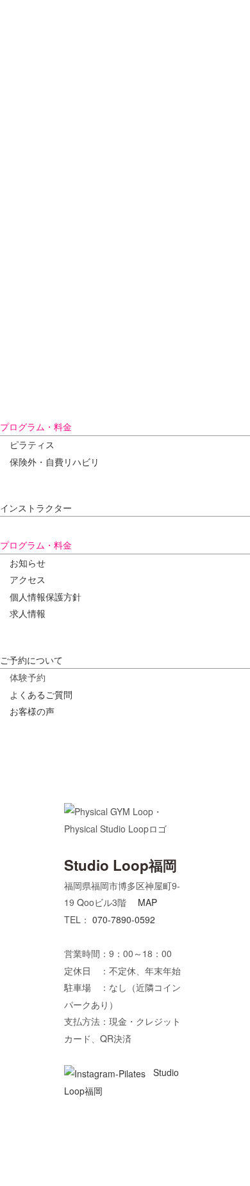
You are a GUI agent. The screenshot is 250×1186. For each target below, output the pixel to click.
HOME (73, 44)
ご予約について (31, 659)
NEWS (111, 44)
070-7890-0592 (123, 919)
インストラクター (36, 507)
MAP (147, 902)
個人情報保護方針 (45, 596)
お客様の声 (32, 711)
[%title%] (29, 272)
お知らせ (28, 562)
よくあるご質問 (41, 694)
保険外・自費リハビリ (54, 461)
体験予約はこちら (195, 1157)
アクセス (28, 579)
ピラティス (32, 444)
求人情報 (28, 613)
